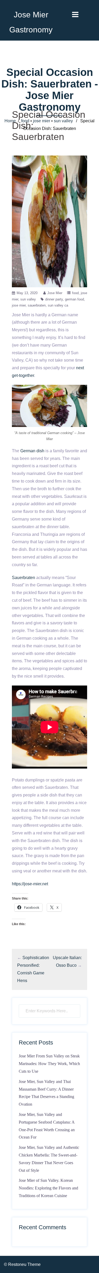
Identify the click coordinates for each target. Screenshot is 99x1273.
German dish (32, 451)
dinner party (54, 299)
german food (74, 299)
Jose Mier (54, 293)
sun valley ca (58, 305)
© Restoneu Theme (22, 1264)
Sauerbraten (23, 577)
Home (10, 121)
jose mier (41, 121)
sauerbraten (37, 305)
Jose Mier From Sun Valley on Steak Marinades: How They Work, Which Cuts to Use (49, 1063)
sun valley (63, 121)
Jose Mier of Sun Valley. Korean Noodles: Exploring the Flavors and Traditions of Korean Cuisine (48, 1188)
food (25, 121)
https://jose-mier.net (30, 884)
